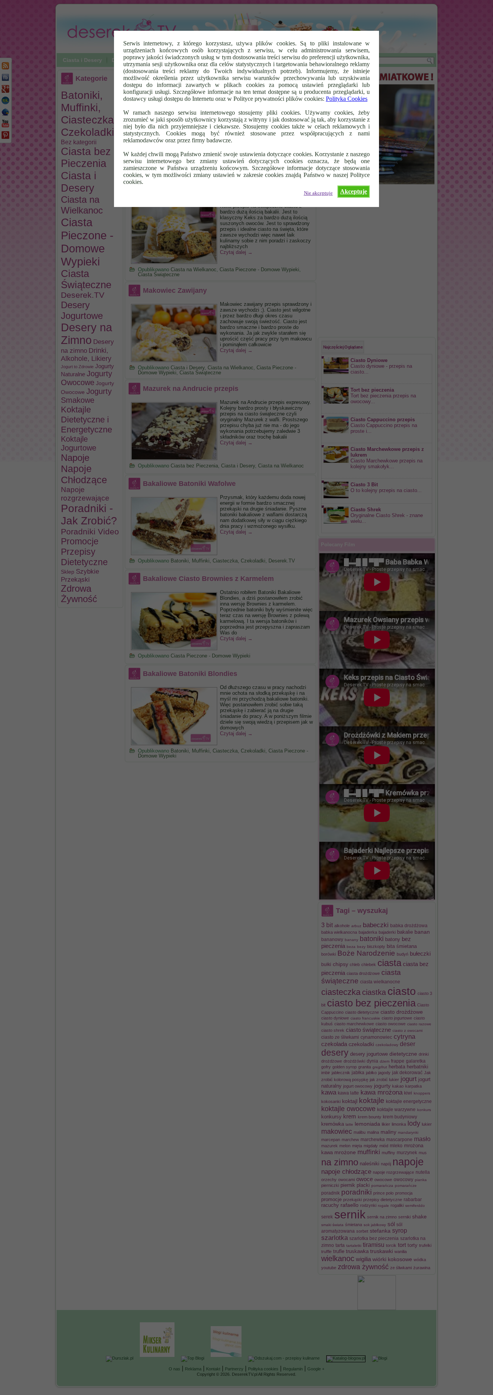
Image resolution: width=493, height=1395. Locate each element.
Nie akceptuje (318, 193)
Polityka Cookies (346, 98)
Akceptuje (353, 191)
